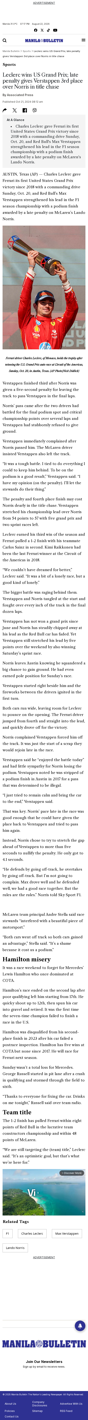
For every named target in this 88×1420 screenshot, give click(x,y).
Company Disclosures (39, 1403)
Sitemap (37, 1411)
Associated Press (20, 95)
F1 (7, 1233)
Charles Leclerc (32, 1233)
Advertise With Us (71, 1403)
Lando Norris (15, 1248)
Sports (9, 64)
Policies (10, 1411)
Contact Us (12, 1416)
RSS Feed (66, 1411)
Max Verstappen (67, 1233)
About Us (10, 1403)
